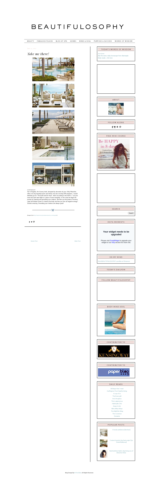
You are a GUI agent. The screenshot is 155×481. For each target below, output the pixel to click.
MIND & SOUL (85, 41)
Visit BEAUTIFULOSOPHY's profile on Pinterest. (114, 261)
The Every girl (116, 396)
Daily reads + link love (105, 58)
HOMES (73, 41)
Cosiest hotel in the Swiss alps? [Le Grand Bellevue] (121, 441)
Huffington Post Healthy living (117, 391)
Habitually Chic (117, 403)
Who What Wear (117, 408)
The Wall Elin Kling (117, 411)
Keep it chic (117, 406)
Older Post (77, 241)
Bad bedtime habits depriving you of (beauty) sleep (121, 452)
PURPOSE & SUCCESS (103, 41)
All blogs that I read (117, 388)
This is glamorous (117, 401)
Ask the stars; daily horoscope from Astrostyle (113, 56)
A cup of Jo (117, 393)
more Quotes (101, 53)
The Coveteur (117, 414)
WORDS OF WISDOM (124, 41)
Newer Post (34, 241)
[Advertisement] (70, 9)
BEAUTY (30, 41)
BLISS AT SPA (61, 41)
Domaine (117, 416)
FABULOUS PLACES (45, 41)
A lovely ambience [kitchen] (121, 430)
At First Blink (77, 473)
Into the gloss (117, 398)
